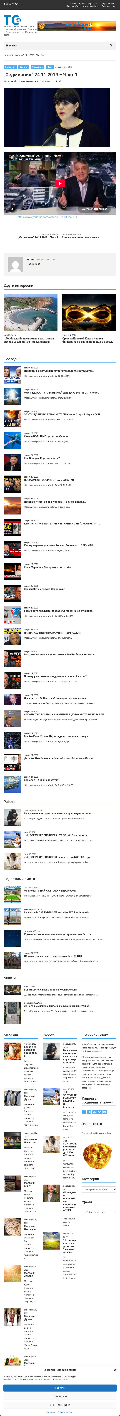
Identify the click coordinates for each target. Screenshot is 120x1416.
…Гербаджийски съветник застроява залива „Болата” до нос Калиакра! (29, 340)
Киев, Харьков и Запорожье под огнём (48, 567)
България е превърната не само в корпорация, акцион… (58, 813)
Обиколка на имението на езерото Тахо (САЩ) (53, 956)
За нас (82, 3)
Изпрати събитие (91, 6)
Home (7, 55)
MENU (12, 45)
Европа (23, 67)
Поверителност (65, 1412)
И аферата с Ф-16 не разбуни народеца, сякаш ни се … (57, 698)
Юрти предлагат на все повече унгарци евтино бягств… (58, 934)
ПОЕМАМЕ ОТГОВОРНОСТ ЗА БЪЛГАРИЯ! (49, 479)
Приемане (60, 1388)
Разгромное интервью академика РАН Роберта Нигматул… (60, 654)
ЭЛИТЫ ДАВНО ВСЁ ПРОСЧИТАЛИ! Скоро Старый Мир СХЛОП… (63, 414)
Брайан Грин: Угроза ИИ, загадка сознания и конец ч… (57, 736)
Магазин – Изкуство (30, 1141)
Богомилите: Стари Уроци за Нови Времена (50, 989)
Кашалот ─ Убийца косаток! (41, 780)
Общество (37, 67)
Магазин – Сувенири (30, 1228)
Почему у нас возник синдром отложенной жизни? (55, 676)
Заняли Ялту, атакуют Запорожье (44, 589)
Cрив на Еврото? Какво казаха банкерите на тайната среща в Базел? (87, 340)
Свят (50, 67)
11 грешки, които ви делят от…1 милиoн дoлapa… (69, 1246)
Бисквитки (51, 1412)
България (10, 67)
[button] (115, 1369)
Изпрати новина (108, 3)
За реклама (93, 3)
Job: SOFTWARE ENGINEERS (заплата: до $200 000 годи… (58, 857)
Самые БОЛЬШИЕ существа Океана (46, 436)
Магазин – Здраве (30, 1274)
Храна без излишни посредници (31, 1051)
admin (14, 81)
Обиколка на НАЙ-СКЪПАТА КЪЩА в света (50, 890)
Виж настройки (60, 1405)
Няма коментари (29, 81)
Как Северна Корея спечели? (42, 458)
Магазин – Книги (30, 1184)
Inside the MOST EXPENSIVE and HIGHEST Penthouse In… (57, 912)
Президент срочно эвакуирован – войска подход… (55, 501)
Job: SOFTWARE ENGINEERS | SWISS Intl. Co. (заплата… (56, 835)
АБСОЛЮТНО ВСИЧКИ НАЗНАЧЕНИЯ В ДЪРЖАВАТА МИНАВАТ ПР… (65, 714)
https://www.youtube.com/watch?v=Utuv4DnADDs (47, 217)
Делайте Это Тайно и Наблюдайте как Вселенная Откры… (59, 758)
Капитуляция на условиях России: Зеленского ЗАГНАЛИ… (59, 545)
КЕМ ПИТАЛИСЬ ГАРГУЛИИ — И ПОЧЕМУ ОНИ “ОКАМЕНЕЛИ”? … (62, 523)
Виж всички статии (46, 259)
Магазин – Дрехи (30, 1318)
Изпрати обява (73, 6)
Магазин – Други (30, 1098)
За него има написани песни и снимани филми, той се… (57, 1006)
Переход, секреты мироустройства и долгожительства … (59, 370)
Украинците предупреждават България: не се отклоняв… (59, 610)
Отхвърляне (60, 1396)
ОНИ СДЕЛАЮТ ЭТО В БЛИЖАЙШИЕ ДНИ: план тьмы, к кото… (62, 392)
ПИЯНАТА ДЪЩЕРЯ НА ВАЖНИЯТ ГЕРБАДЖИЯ (52, 632)
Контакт (72, 3)
